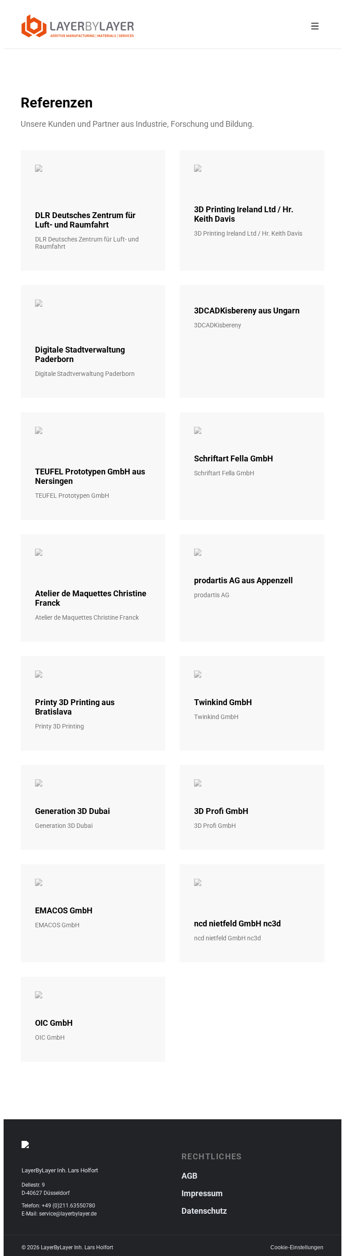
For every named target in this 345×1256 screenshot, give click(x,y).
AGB (189, 1175)
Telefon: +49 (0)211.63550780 (58, 1205)
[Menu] (314, 26)
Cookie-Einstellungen (296, 1247)
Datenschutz (204, 1211)
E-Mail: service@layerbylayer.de (59, 1214)
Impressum (202, 1193)
